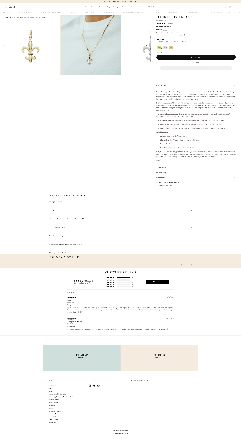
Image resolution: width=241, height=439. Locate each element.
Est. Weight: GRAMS (163, 26)
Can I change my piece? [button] (57, 227)
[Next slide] (145, 45)
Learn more (82, 358)
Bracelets (94, 7)
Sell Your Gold (124, 7)
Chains (87, 7)
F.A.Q (50, 391)
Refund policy (53, 420)
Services (51, 408)
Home (6, 18)
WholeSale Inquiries (55, 411)
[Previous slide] (6, 45)
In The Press (52, 423)
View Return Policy (196, 79)
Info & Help (142, 7)
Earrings (115, 7)
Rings (109, 7)
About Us (52, 388)
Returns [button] (51, 210)
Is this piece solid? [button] (55, 202)
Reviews (133, 7)
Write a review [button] (157, 282)
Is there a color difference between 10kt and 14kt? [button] (66, 219)
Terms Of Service (54, 417)
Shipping (165, 30)
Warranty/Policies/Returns (57, 394)
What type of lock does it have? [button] (60, 253)
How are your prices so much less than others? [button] (65, 244)
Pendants (102, 7)
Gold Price (52, 405)
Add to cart (196, 57)
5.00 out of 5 (88, 281)
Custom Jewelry (54, 400)
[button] (225, 7)
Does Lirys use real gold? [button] (57, 236)
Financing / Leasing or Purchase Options (62, 397)
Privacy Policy (53, 414)
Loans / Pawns (53, 403)
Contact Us (52, 385)
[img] (71, 297)
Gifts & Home (152, 7)
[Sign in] (230, 7)
